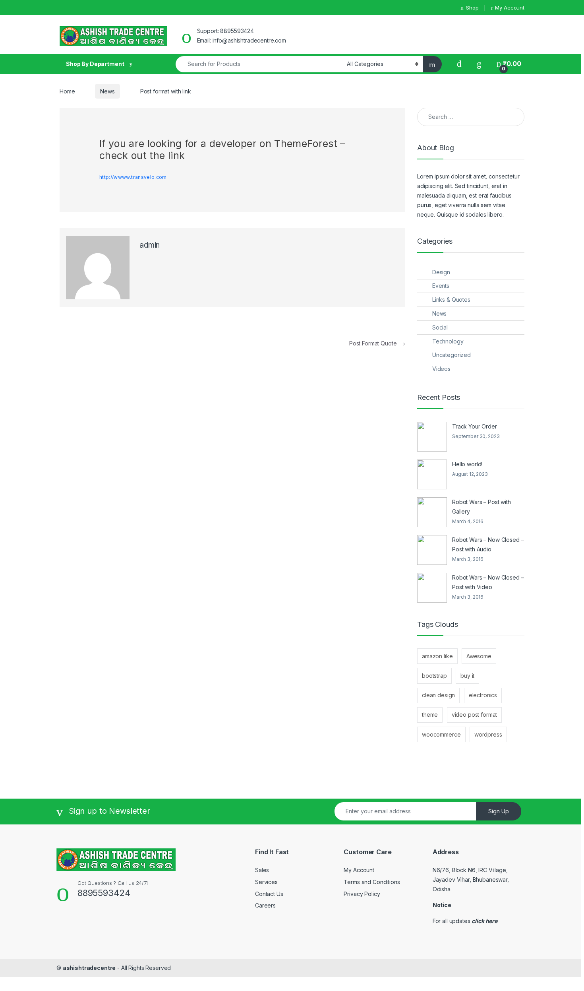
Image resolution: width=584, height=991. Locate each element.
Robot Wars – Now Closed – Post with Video (488, 582)
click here (484, 920)
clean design (438, 695)
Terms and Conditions (372, 882)
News (107, 91)
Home (67, 91)
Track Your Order (474, 426)
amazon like (437, 656)
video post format (474, 714)
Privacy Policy (362, 893)
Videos (441, 368)
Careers (265, 905)
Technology (448, 341)
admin (149, 245)
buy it (467, 675)
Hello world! (467, 464)
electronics (483, 695)
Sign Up (498, 811)
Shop (472, 7)
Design (441, 272)
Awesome (478, 656)
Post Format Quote (377, 343)
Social (440, 327)
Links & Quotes (451, 299)
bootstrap (434, 675)
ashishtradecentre (89, 967)
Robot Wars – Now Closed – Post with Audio (488, 544)
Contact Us (269, 893)
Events (440, 285)
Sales (262, 870)
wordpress (488, 734)
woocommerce (441, 734)
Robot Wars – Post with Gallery (481, 506)
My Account (509, 7)
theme (430, 714)
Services (266, 882)
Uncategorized (451, 354)
